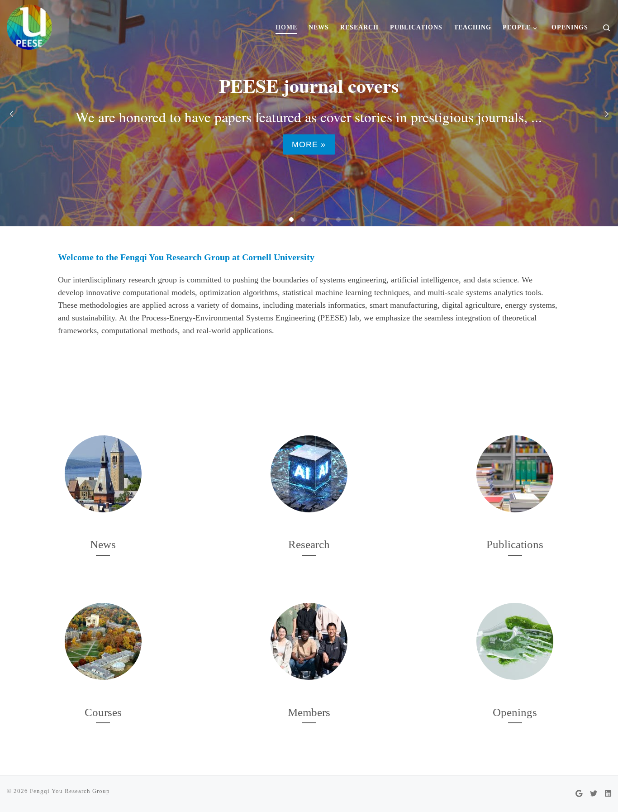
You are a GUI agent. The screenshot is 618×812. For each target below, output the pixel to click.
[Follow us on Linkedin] (608, 794)
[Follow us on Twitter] (593, 794)
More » (309, 144)
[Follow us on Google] (578, 794)
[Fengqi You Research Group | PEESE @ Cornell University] (29, 24)
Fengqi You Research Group (70, 791)
